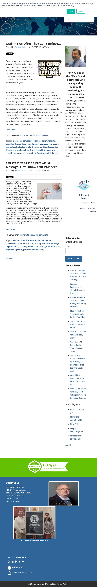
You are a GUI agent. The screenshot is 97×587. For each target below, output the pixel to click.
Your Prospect (54, 246)
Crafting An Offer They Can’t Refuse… (33, 43)
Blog (74, 424)
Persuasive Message (37, 246)
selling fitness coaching (34, 150)
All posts (9, 259)
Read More (10, 130)
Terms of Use (51, 584)
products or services (26, 153)
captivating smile (14, 250)
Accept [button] (71, 11)
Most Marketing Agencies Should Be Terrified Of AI (77, 314)
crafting (43, 147)
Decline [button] (80, 11)
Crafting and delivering (48, 153)
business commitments (44, 141)
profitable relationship (33, 250)
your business (41, 144)
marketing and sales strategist (46, 243)
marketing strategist (23, 141)
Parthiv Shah (20, 47)
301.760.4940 (17, 567)
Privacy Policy (62, 584)
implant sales (32, 147)
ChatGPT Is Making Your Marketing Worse (78, 335)
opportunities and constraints (20, 144)
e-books (18, 150)
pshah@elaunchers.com (21, 572)
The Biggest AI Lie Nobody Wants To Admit (77, 324)
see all (68, 445)
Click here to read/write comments (33, 135)
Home (7, 22)
